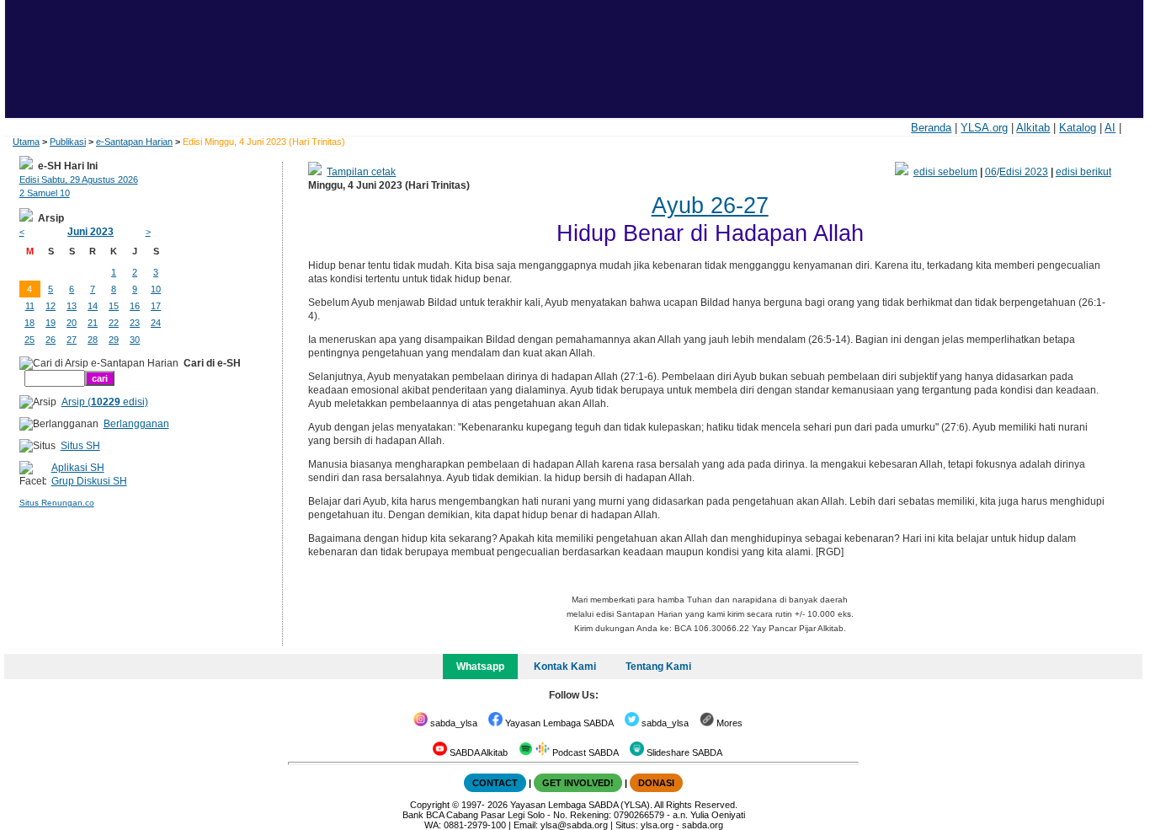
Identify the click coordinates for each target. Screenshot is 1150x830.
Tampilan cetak (361, 172)
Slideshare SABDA (683, 752)
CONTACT (495, 783)
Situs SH (80, 446)
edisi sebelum (945, 172)
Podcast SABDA (584, 752)
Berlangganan (136, 424)
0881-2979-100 (475, 825)
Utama (26, 142)
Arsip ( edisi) (104, 402)
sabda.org (702, 825)
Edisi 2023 (1023, 172)
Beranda (931, 127)
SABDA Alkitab (477, 752)
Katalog (1077, 127)
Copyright (430, 805)
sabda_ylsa (452, 723)
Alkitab (1033, 127)
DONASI (656, 783)
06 (991, 172)
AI (1110, 127)
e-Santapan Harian (134, 142)
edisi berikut (1083, 172)
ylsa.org (657, 825)
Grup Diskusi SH (89, 481)
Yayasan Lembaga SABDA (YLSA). (581, 805)
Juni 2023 (90, 232)
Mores (728, 723)
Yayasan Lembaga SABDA (558, 723)
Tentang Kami (658, 666)
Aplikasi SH (77, 468)
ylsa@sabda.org (574, 825)
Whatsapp (480, 666)
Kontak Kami (565, 666)
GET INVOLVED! (578, 783)
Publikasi (68, 142)
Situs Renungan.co (56, 502)
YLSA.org (984, 127)
